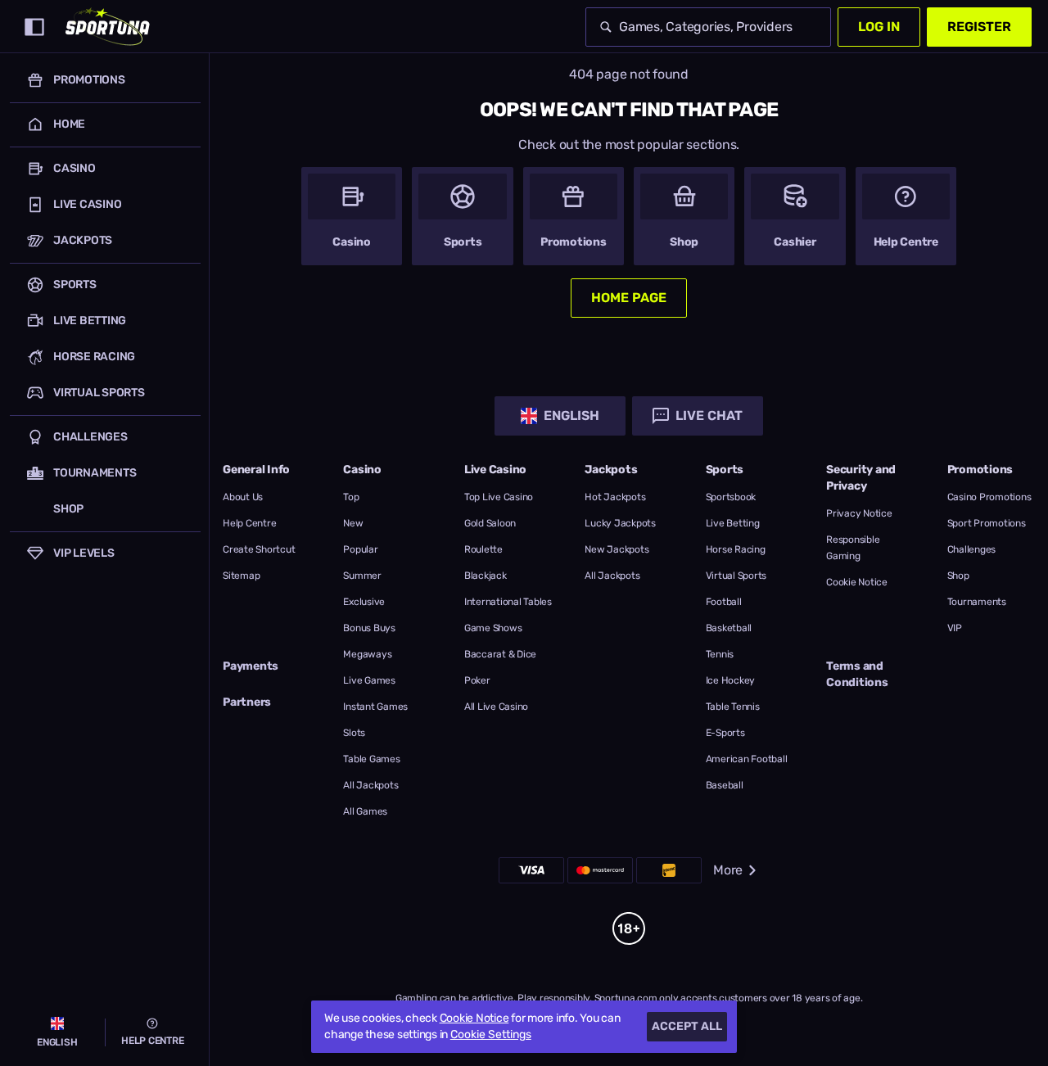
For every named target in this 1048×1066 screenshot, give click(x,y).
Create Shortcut (259, 549)
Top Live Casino (498, 497)
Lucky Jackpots (620, 523)
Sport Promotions (986, 523)
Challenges (971, 549)
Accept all (687, 1026)
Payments (250, 666)
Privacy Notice (859, 513)
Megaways (367, 654)
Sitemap (241, 575)
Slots (354, 733)
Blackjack (485, 575)
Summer (362, 575)
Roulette (483, 549)
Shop (958, 575)
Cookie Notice (857, 582)
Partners (247, 702)
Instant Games (375, 706)
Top (351, 497)
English (571, 415)
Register (979, 26)
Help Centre (249, 523)
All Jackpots (370, 785)
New (353, 523)
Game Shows (493, 628)
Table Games (371, 759)
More (728, 870)
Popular (360, 549)
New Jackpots (616, 549)
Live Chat (709, 415)
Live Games (369, 680)
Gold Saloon (490, 523)
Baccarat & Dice (500, 654)
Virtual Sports (736, 575)
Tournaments (976, 602)
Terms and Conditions (857, 674)
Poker (477, 680)
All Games (365, 811)
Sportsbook (731, 497)
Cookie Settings (490, 1034)
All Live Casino (496, 706)
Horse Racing (736, 549)
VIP (954, 628)
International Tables (508, 602)
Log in (879, 26)
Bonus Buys (369, 628)
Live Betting (733, 523)
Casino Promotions (989, 497)
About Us (243, 497)
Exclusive (364, 602)
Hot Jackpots (615, 497)
